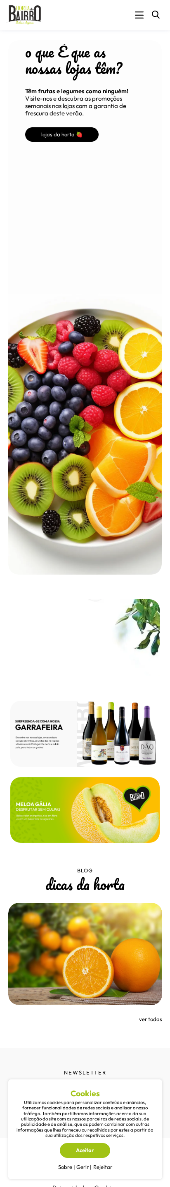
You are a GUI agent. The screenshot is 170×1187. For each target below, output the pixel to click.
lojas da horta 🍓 (62, 134)
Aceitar (85, 1150)
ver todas (150, 1019)
